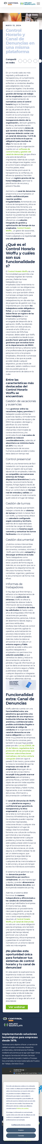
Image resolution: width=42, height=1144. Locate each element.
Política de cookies (23, 1108)
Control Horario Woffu (18, 271)
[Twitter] (35, 61)
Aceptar (21, 1130)
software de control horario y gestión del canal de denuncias (18, 152)
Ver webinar (17, 1007)
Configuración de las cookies (21, 1125)
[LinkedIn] (40, 61)
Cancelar (21, 1135)
